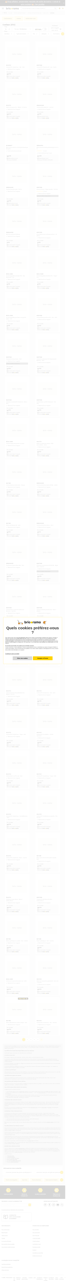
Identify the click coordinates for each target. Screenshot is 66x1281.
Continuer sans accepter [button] (12, 653)
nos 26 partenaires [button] (21, 637)
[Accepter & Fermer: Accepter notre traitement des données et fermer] (43, 658)
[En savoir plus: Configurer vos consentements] (22, 658)
